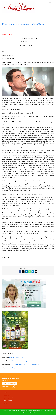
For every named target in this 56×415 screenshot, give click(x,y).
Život (19, 27)
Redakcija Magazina (7, 27)
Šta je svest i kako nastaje (19, 361)
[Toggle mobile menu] (53, 2)
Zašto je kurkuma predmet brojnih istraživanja (24, 364)
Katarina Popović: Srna (16, 357)
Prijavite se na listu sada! (9, 383)
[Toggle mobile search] (50, 2)
